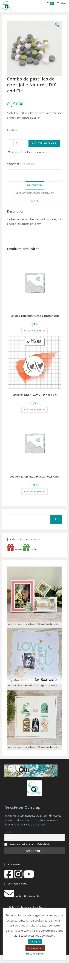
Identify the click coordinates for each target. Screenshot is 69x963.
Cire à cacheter (27, 163)
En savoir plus (34, 953)
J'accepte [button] (35, 941)
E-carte (18, 549)
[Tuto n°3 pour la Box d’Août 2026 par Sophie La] (34, 655)
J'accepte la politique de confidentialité (29, 844)
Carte (33, 549)
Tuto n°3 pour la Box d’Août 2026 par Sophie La (32, 685)
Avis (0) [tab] (34, 201)
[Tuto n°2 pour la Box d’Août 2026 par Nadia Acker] (34, 717)
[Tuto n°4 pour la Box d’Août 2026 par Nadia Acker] (34, 594)
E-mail (7, 831)
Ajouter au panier (44, 143)
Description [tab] (34, 185)
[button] (27, 152)
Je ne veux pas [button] (35, 948)
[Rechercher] (56, 519)
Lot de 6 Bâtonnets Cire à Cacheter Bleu (34, 315)
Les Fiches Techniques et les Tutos (24, 907)
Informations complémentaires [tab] (34, 193)
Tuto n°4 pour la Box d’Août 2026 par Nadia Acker (33, 624)
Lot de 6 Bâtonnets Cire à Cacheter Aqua (34, 476)
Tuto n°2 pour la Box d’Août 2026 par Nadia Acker (33, 747)
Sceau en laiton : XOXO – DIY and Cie (35, 394)
